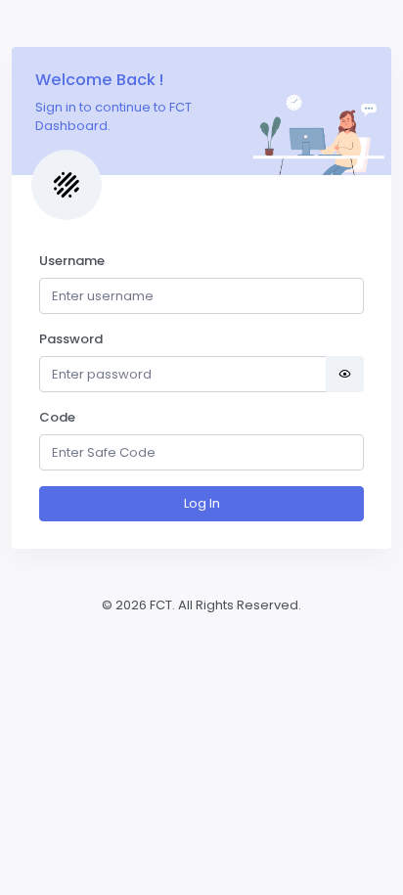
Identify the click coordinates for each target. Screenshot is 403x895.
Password (71, 339)
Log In (202, 503)
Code (57, 417)
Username (72, 260)
